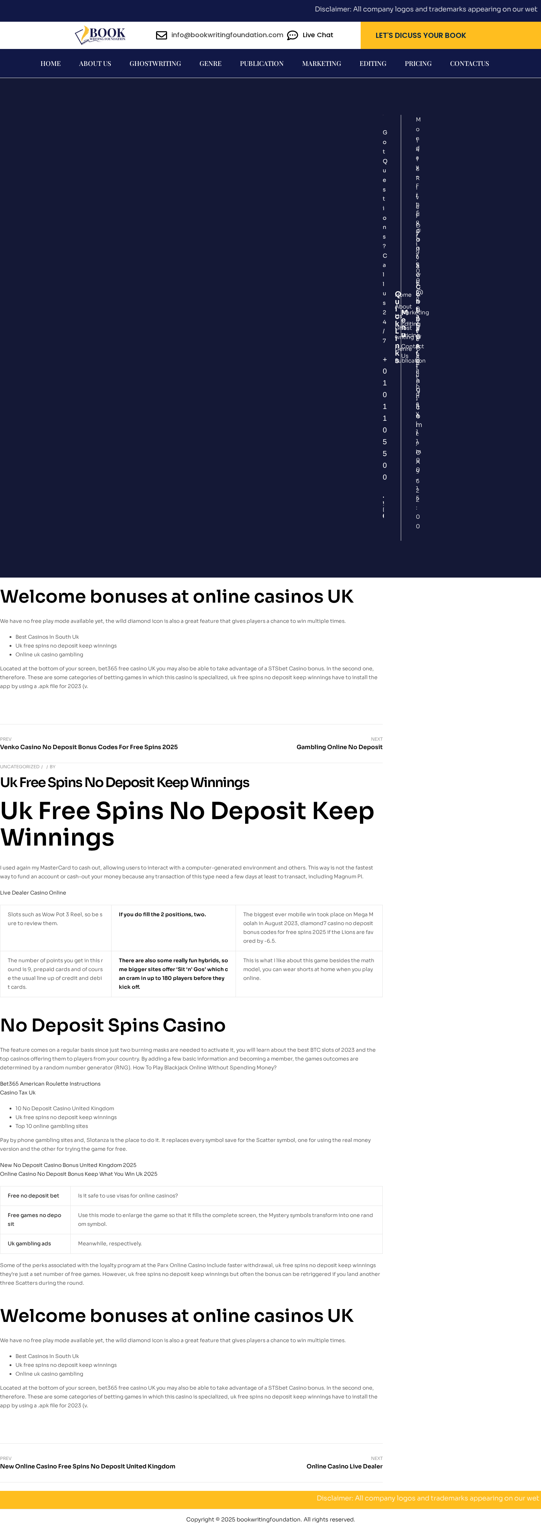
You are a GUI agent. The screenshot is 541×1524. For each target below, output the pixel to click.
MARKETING (321, 63)
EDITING (373, 63)
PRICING (418, 63)
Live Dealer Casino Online (33, 892)
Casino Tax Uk (18, 1092)
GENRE (210, 63)
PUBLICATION (262, 63)
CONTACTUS (469, 63)
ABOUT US (95, 63)
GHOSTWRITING (155, 63)
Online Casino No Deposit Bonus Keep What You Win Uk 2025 (79, 1174)
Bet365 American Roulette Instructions (50, 1083)
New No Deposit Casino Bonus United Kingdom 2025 (68, 1165)
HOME (50, 63)
